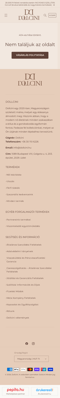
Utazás (10, 181)
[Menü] (6, 15)
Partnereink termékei (19, 219)
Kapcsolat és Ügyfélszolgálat (23, 304)
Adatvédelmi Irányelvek (20, 251)
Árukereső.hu (44, 394)
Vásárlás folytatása (30, 55)
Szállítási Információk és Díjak (23, 285)
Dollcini (15, 375)
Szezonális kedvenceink (20, 194)
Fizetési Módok (15, 291)
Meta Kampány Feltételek (21, 298)
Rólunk (11, 311)
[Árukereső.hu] (44, 389)
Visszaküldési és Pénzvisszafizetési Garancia (26, 260)
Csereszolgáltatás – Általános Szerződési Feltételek (29, 270)
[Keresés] (45, 15)
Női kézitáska (14, 175)
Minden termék (15, 201)
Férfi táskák (13, 188)
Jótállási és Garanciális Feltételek (25, 278)
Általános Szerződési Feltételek (24, 245)
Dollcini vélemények (18, 317)
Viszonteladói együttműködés (23, 226)
